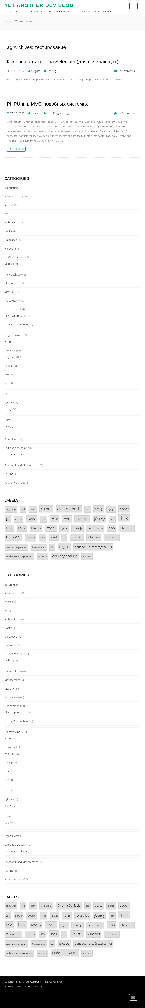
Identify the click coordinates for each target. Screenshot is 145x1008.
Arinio (46, 986)
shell (53, 537)
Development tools (16, 454)
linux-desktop (13, 274)
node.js (9, 365)
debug (98, 509)
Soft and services (15, 448)
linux (21, 528)
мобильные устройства (19, 556)
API (6, 214)
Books (8, 231)
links (9, 528)
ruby (7, 420)
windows (94, 537)
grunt (55, 519)
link (124, 517)
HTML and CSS (13, 257)
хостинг (87, 556)
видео (64, 546)
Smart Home (12, 439)
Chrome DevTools (68, 509)
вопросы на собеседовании (93, 547)
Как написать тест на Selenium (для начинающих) (63, 61)
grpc (43, 518)
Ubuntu (76, 537)
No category (12, 300)
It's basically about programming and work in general (59, 12)
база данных (38, 547)
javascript (10, 350)
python (9, 402)
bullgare (35, 71)
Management (12, 283)
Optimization (12, 309)
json (112, 519)
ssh (64, 537)
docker (124, 509)
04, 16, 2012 (17, 71)
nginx (64, 528)
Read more (15, 148)
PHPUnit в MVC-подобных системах (47, 104)
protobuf (31, 537)
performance (95, 528)
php (49, 113)
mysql (50, 528)
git (8, 519)
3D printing (11, 188)
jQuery (99, 518)
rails (7, 426)
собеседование (64, 556)
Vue (7, 383)
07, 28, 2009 (17, 113)
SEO (42, 537)
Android (9, 205)
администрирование (16, 547)
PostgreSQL (13, 537)
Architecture (12, 222)
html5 (66, 519)
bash (32, 509)
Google (31, 519)
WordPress (24, 986)
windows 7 (112, 537)
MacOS (36, 528)
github (18, 518)
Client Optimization (16, 316)
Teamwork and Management (21, 465)
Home (8, 21)
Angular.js (10, 357)
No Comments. (126, 71)
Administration (13, 196)
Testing (51, 71)
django (8, 409)
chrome (46, 509)
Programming (61, 113)
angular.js (11, 509)
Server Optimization (16, 324)
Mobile (8, 264)
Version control (13, 482)
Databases (11, 240)
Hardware (10, 248)
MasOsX (9, 292)
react (8, 374)
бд (52, 547)
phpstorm (126, 528)
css (87, 509)
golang (8, 342)
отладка (42, 556)
